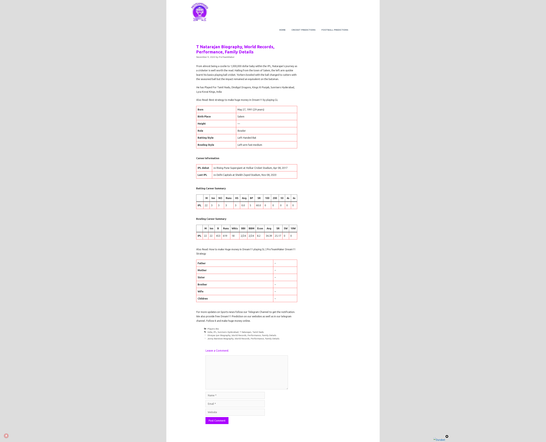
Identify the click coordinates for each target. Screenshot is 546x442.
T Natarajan (245, 332)
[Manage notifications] (6, 435)
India (209, 332)
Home (282, 30)
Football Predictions (334, 30)
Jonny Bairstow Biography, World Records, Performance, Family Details (243, 338)
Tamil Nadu (258, 332)
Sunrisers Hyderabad (228, 332)
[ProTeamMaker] (199, 11)
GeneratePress (290, 437)
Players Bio (213, 329)
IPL (215, 332)
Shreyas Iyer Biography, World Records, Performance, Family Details (241, 335)
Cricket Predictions (303, 30)
